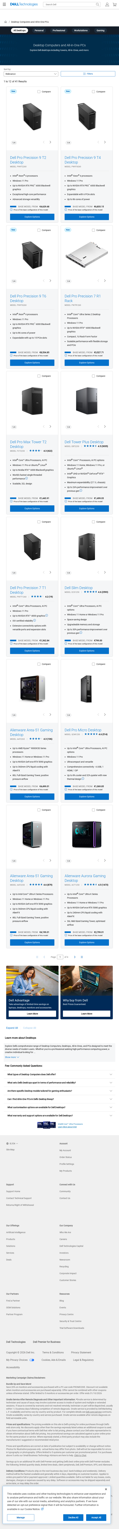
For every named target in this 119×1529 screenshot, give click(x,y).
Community (65, 1191)
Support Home (13, 1191)
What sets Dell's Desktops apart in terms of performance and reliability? (41, 1082)
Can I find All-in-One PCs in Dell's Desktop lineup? (30, 1099)
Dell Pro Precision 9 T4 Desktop (83, 159)
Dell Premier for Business (46, 1341)
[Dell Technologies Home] (24, 4)
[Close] (106, 1489)
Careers (63, 1239)
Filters (90, 74)
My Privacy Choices (17, 1359)
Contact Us (65, 1198)
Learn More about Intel (67, 1127)
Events (63, 1307)
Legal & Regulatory (83, 1359)
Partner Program (14, 1314)
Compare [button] (46, 91)
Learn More (32, 1013)
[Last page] (81, 957)
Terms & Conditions (53, 1352)
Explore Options (32, 217)
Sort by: (7, 69)
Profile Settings (67, 1164)
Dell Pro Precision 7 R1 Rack (83, 298)
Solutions (10, 1246)
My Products (66, 1171)
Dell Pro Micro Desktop (83, 730)
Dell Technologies (16, 1341)
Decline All (73, 1517)
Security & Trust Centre (70, 1321)
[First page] (37, 957)
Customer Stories (68, 1280)
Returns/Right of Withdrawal (20, 1205)
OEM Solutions (13, 1307)
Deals (8, 1259)
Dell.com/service (94, 1412)
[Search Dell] (97, 4)
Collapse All (29, 1027)
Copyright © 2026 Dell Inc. (20, 1352)
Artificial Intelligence (15, 1232)
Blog (62, 1300)
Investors (64, 1253)
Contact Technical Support (19, 1198)
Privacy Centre (66, 1314)
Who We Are (65, 1232)
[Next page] (74, 957)
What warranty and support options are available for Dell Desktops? (40, 1115)
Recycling (64, 1266)
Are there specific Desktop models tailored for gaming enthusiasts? (39, 1091)
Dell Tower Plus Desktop (84, 442)
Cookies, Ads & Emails (54, 1359)
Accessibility (13, 1367)
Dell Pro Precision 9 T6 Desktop (28, 298)
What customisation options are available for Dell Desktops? (36, 1107)
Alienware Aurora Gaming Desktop (85, 878)
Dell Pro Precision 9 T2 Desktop (28, 159)
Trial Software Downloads (72, 1328)
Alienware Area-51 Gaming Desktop (31, 732)
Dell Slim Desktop (79, 588)
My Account (65, 1150)
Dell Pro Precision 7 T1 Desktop (28, 590)
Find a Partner (13, 1300)
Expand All (12, 1027)
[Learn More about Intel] (46, 1124)
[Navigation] (4, 4)
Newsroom (65, 1259)
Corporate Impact (68, 1273)
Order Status (66, 1157)
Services (10, 1253)
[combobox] (71, 4)
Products (10, 1239)
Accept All (96, 1517)
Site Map (10, 1149)
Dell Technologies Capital (71, 1246)
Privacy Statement (81, 1352)
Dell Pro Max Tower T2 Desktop (28, 444)
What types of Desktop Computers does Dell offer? (31, 1074)
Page (53, 957)
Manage (21, 1517)
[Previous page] (44, 957)
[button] (107, 4)
